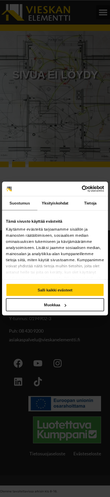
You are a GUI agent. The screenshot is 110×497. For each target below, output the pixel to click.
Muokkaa (52, 305)
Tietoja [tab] (90, 203)
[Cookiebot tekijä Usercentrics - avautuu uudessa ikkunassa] (81, 189)
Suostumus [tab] (19, 203)
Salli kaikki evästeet (55, 290)
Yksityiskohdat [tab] (55, 203)
